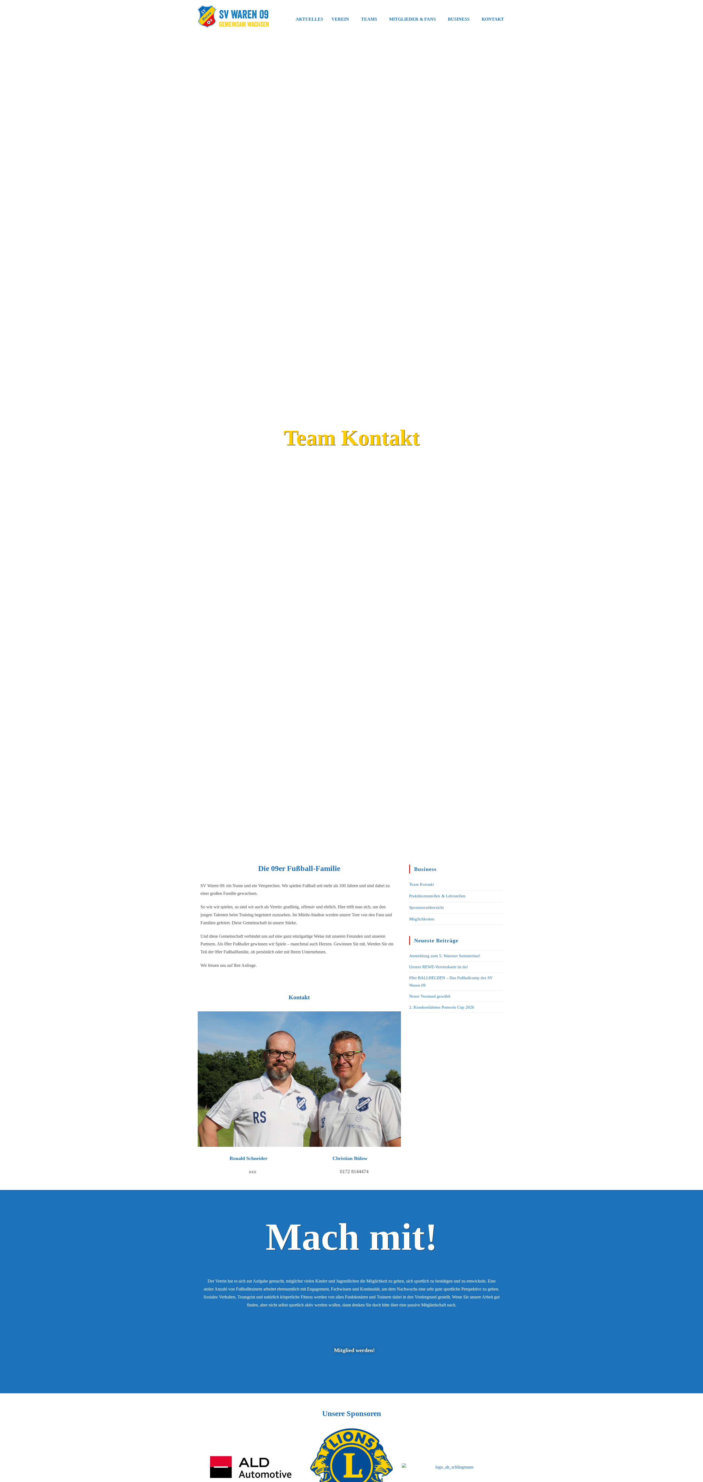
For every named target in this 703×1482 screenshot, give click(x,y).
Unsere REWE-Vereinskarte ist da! (438, 967)
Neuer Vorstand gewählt (429, 996)
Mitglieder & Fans (412, 19)
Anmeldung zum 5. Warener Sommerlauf (444, 956)
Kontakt (493, 19)
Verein (340, 19)
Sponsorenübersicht (426, 907)
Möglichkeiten (422, 919)
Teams (369, 19)
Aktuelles (309, 19)
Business (459, 19)
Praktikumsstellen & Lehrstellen (437, 896)
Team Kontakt (421, 884)
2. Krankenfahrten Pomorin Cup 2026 (441, 1007)
